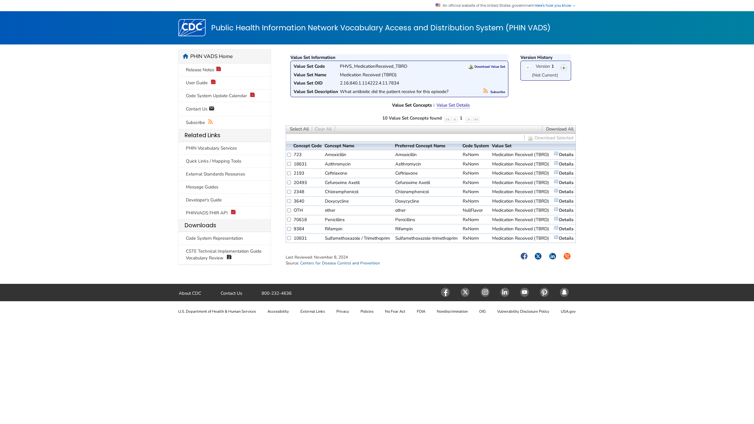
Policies (367, 311)
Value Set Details (453, 105)
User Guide (197, 83)
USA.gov (568, 311)
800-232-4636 (277, 293)
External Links (312, 311)
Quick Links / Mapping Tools (213, 161)
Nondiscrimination (452, 311)
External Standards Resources (215, 174)
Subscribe (497, 92)
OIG (482, 311)
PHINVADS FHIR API (207, 213)
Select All (299, 129)
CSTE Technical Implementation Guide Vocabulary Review (224, 254)
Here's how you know (553, 6)
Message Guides (202, 187)
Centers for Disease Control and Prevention (340, 263)
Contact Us (197, 109)
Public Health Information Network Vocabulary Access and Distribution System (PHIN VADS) (380, 28)
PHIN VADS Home (211, 56)
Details (566, 155)
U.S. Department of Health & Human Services (217, 311)
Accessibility (278, 311)
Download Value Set (489, 66)
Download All (559, 129)
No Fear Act (395, 311)
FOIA (421, 311)
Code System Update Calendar (217, 96)
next (563, 67)
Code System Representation (214, 238)
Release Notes (200, 70)
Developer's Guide (204, 200)
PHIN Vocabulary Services (211, 148)
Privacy (342, 311)
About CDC (190, 293)
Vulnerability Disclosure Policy (523, 311)
